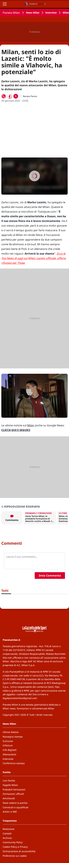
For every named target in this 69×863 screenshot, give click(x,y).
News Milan (32, 12)
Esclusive (8, 741)
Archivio (7, 838)
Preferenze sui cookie (15, 855)
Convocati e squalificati (15, 807)
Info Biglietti (10, 749)
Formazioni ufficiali (13, 793)
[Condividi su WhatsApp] (3, 96)
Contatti (7, 833)
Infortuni (8, 745)
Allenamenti (9, 754)
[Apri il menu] (5, 4)
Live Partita (9, 780)
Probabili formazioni (14, 789)
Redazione (8, 829)
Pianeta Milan (11, 12)
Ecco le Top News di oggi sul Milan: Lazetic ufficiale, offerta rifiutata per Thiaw (33, 258)
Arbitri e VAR (10, 811)
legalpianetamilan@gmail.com (20, 698)
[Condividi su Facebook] (9, 96)
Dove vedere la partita (15, 802)
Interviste (51, 12)
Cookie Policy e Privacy (15, 846)
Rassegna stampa (13, 736)
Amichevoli (9, 798)
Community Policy (13, 842)
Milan (30, 425)
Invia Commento (50, 575)
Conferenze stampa (14, 763)
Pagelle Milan (10, 785)
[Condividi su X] (15, 96)
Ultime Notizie (11, 732)
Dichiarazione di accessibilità (19, 851)
